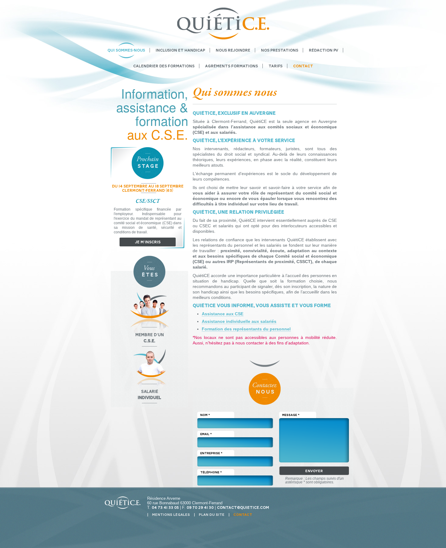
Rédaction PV (323, 50)
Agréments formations (231, 66)
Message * (290, 415)
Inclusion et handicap (180, 50)
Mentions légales (171, 514)
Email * (206, 434)
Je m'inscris (147, 242)
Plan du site (212, 514)
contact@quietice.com (243, 507)
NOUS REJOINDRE (233, 50)
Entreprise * (211, 453)
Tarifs (275, 66)
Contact (303, 66)
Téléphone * (211, 472)
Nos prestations (279, 50)
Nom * (205, 415)
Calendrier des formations (163, 66)
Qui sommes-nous (126, 50)
